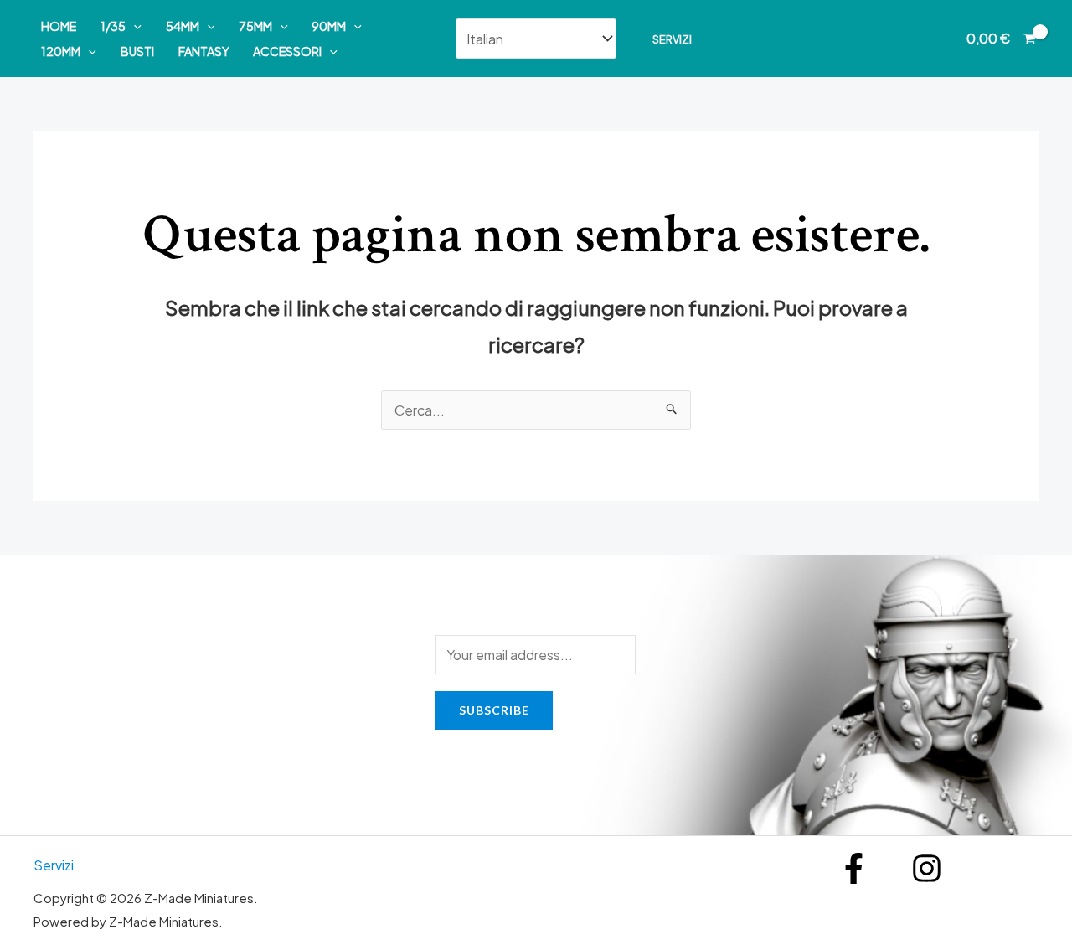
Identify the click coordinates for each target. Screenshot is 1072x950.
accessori (287, 51)
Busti (137, 51)
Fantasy (203, 51)
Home (58, 26)
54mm (182, 26)
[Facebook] (853, 868)
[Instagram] (926, 868)
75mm (255, 26)
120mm (60, 51)
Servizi (672, 39)
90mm (329, 26)
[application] (134, 26)
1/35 (113, 26)
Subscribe (494, 710)
